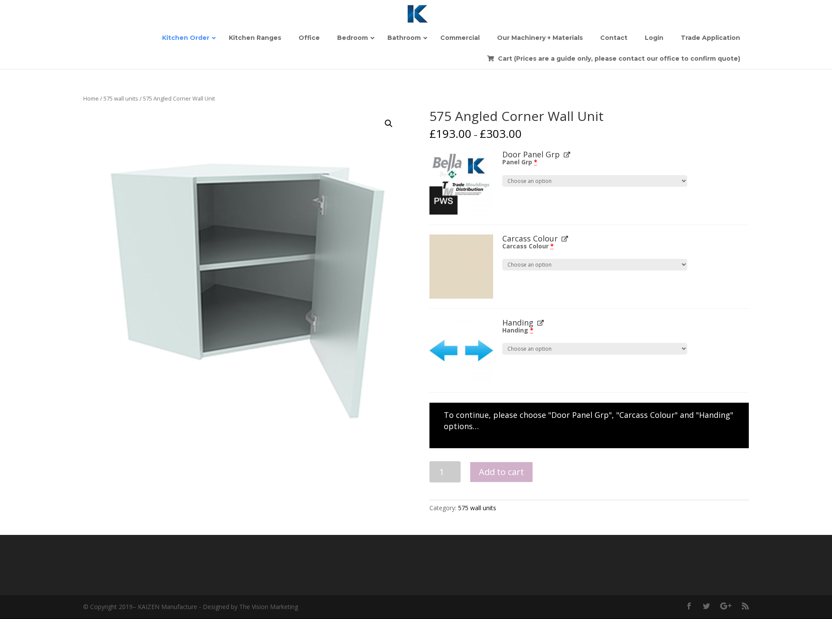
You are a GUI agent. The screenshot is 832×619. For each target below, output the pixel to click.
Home (91, 98)
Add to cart (501, 472)
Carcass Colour (528, 246)
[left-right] (461, 350)
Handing (517, 330)
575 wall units (121, 98)
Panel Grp (519, 162)
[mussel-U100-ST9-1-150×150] (461, 266)
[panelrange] (461, 182)
